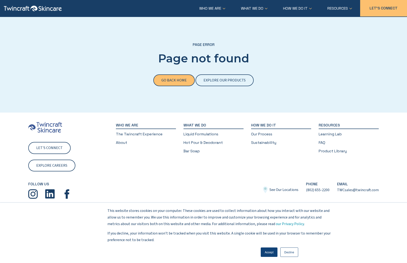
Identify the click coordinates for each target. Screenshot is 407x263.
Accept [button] (269, 252)
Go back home (174, 80)
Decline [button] (289, 252)
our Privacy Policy (290, 224)
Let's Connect (384, 8)
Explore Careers (51, 165)
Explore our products (225, 80)
